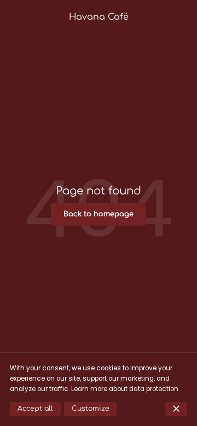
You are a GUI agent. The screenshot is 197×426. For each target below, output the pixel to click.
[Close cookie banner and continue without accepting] (176, 409)
